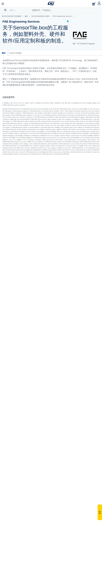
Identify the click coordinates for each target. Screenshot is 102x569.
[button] (68, 21)
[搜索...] (5, 10)
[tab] (3, 53)
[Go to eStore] (94, 3)
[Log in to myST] (99, 4)
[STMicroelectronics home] (51, 3)
